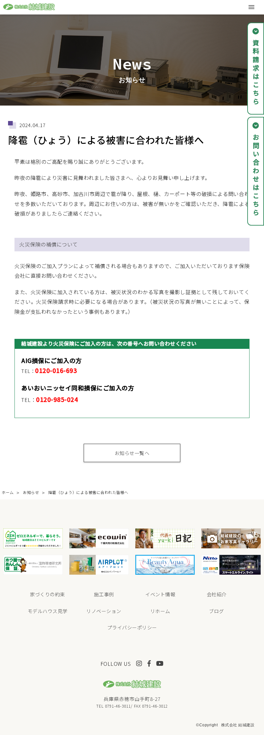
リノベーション (103, 611)
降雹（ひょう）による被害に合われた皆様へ (88, 492)
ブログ (216, 611)
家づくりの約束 (47, 594)
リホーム (160, 611)
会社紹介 (217, 594)
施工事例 (104, 594)
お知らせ (31, 492)
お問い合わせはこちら (255, 175)
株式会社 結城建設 (238, 725)
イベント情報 (160, 594)
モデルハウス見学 (48, 611)
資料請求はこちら (255, 72)
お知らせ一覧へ (132, 453)
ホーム (8, 492)
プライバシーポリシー (132, 627)
